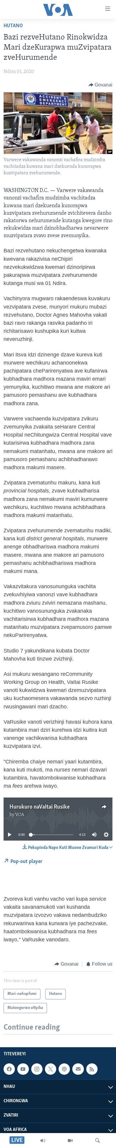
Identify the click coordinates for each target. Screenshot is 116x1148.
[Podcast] (64, 1069)
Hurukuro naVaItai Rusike (40, 807)
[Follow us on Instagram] (37, 1069)
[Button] (101, 85)
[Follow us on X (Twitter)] (50, 1069)
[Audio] (43, 1140)
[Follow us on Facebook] (9, 1069)
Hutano (13, 26)
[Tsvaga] (97, 1140)
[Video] (70, 1140)
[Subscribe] (78, 1069)
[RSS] (92, 1069)
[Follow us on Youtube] (23, 1069)
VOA (19, 814)
